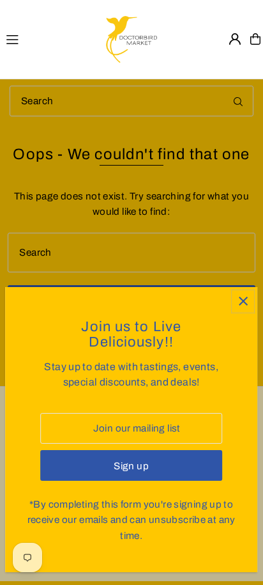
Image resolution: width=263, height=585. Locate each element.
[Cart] (255, 39)
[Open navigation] (49, 38)
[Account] (235, 39)
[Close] (243, 301)
